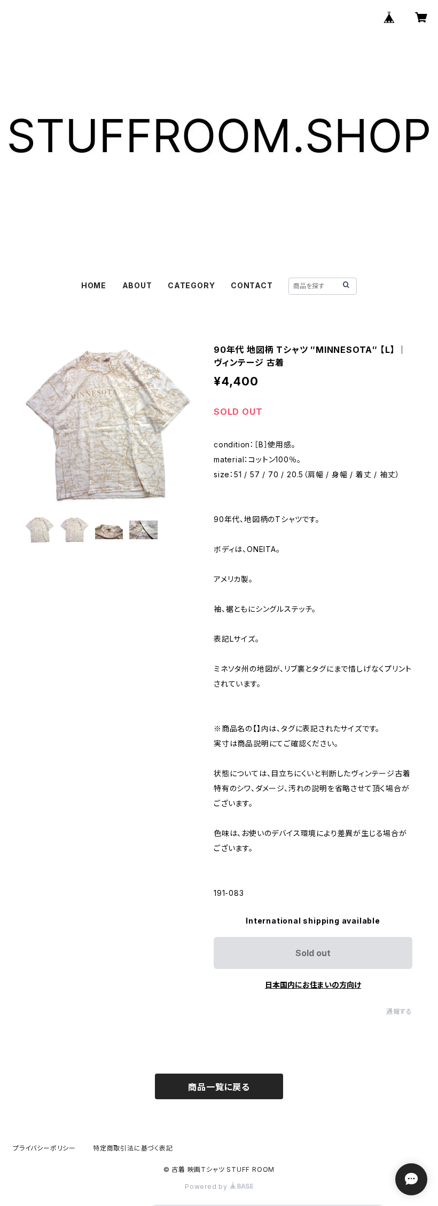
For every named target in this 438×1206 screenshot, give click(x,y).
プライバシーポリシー (44, 1148)
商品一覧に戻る (219, 1087)
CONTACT (252, 285)
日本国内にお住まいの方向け (313, 984)
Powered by (207, 1187)
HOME (93, 285)
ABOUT (137, 285)
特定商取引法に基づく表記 (133, 1148)
